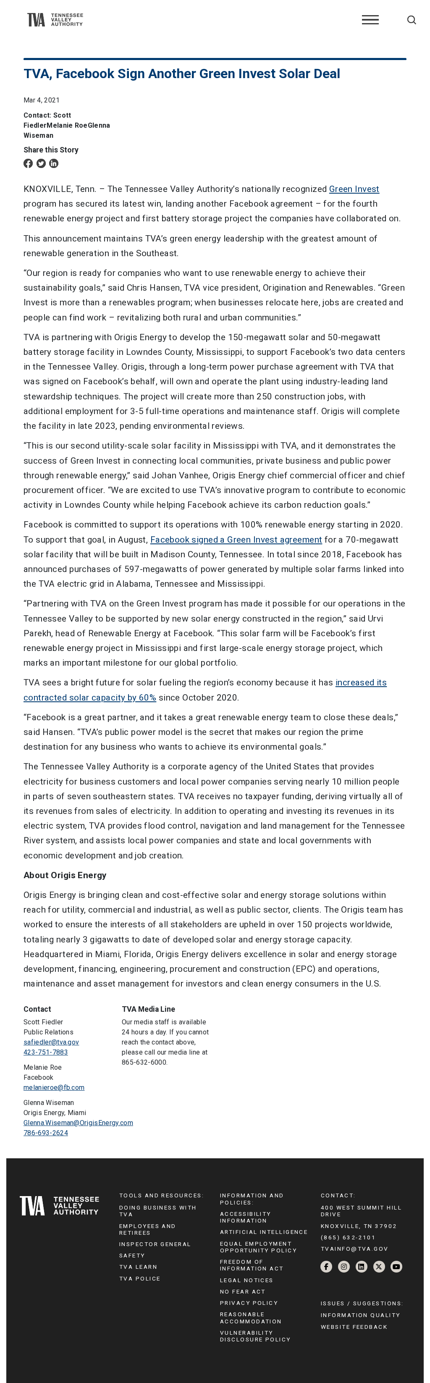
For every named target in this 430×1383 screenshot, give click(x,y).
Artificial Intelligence (264, 1231)
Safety (132, 1255)
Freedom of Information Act (252, 1265)
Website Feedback (354, 1326)
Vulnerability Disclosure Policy (255, 1336)
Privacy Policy (249, 1302)
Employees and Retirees (147, 1229)
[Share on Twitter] (41, 163)
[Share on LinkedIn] (53, 163)
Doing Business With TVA (158, 1211)
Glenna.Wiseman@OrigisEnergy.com (78, 1123)
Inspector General (155, 1244)
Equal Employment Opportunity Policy (258, 1247)
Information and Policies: (252, 1198)
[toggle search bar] (411, 20)
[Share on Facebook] (28, 163)
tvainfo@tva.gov (355, 1248)
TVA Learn (138, 1266)
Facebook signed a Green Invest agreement (236, 540)
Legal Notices (247, 1280)
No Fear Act (243, 1291)
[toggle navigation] (370, 19)
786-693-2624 (46, 1133)
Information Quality (361, 1315)
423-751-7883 (46, 1052)
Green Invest (354, 189)
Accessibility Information (245, 1217)
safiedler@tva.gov (51, 1042)
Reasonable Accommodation (251, 1317)
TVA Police (139, 1278)
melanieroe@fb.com (54, 1088)
